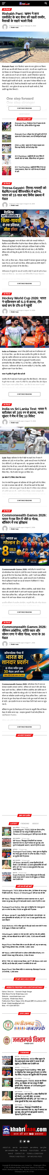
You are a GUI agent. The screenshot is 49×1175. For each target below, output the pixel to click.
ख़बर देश (15, 1147)
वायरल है (10, 1153)
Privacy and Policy (17, 1156)
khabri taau (14, 27)
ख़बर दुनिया (43, 1147)
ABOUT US (6, 1147)
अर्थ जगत (43, 1150)
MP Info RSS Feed (25, 979)
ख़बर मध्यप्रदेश (24, 1147)
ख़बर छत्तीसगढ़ (34, 1147)
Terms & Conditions (35, 1153)
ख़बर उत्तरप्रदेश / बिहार (11, 1150)
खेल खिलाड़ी (23, 1150)
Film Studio (34, 1150)
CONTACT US (19, 1153)
